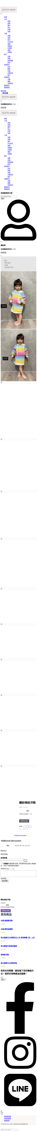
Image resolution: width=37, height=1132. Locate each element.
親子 (5, 54)
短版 (9, 31)
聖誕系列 (7, 85)
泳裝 (9, 71)
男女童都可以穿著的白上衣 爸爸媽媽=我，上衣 (18, 937)
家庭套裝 (10, 60)
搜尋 (2, 198)
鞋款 (9, 69)
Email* (26, 861)
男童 (9, 58)
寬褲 (9, 44)
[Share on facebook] (24, 826)
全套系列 (7, 77)
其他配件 (7, 64)
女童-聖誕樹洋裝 (7, 920)
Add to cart (24, 821)
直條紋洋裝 (5, 955)
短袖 (9, 21)
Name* (25, 859)
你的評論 (3, 878)
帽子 (9, 75)
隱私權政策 (7, 1116)
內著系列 (10, 73)
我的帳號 (3, 91)
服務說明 (7, 87)
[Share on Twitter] (27, 826)
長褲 (9, 35)
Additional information (20, 835)
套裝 (9, 81)
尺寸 (27, 811)
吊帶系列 (10, 83)
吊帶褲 (10, 52)
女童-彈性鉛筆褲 (7, 929)
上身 (5, 19)
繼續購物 (3, 107)
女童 (9, 56)
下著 (5, 33)
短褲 (9, 37)
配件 (9, 62)
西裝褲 (10, 46)
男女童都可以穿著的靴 (9, 963)
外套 (9, 29)
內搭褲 (10, 48)
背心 (9, 27)
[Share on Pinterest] (30, 826)
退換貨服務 (7, 1118)
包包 (9, 67)
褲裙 (9, 50)
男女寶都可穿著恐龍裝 (9, 946)
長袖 (9, 23)
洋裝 (9, 79)
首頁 (5, 17)
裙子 (9, 40)
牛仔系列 (10, 42)
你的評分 (3, 868)
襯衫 (9, 25)
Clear (12, 907)
